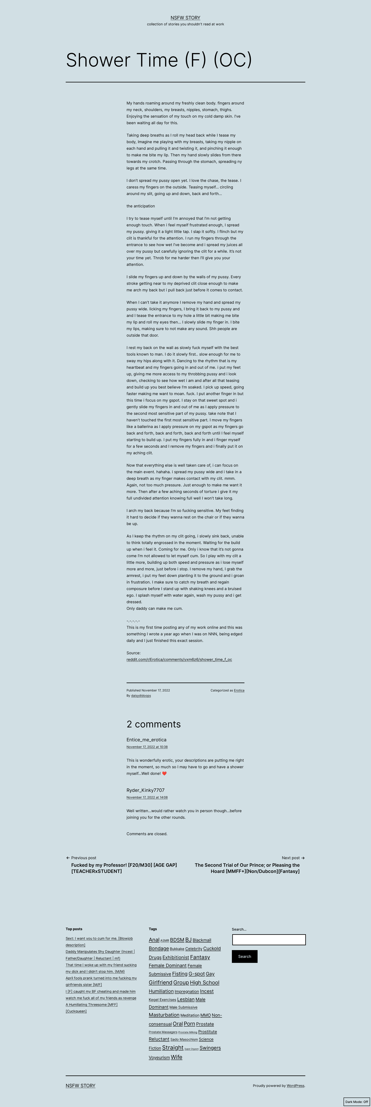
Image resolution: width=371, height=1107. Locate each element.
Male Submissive (183, 1007)
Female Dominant (168, 965)
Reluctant (159, 1039)
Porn (189, 1023)
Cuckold (212, 948)
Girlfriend (160, 982)
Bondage (159, 948)
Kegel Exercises (162, 999)
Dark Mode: (353, 1102)
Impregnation (187, 991)
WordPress (295, 1086)
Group (181, 982)
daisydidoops (141, 695)
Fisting (180, 974)
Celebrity (193, 948)
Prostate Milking (187, 1032)
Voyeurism (159, 1057)
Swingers (210, 1048)
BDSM (177, 940)
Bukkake (177, 949)
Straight (173, 1047)
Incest (207, 991)
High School (204, 982)
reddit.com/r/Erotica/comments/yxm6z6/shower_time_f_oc (179, 659)
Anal (154, 940)
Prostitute (207, 1031)
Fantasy (200, 957)
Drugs (155, 957)
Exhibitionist (176, 957)
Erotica (239, 690)
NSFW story (185, 18)
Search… (239, 929)
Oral (178, 1024)
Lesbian (186, 999)
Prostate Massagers (163, 1032)
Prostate (205, 1024)
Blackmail (202, 940)
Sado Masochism (184, 1039)
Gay (210, 974)
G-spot (197, 974)
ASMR (164, 940)
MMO (205, 1015)
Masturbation (164, 1015)
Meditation (189, 1015)
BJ (188, 939)
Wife (176, 1057)
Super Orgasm (192, 1049)
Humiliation (161, 991)
